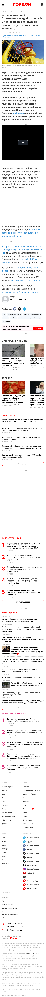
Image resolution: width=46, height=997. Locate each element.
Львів (4, 841)
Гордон (4, 11)
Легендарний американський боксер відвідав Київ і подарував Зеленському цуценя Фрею (23, 557)
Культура (5, 805)
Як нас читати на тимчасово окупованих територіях (10, 914)
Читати (38, 328)
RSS (28, 877)
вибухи (13, 318)
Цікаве (4, 824)
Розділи (26, 782)
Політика (5, 790)
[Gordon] (22, 5)
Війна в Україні (7, 787)
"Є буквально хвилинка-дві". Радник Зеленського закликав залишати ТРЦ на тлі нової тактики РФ (23, 639)
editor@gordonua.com (14, 930)
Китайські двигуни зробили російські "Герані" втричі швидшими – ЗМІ (21, 694)
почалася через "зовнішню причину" (21, 292)
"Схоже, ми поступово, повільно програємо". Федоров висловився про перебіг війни (23, 592)
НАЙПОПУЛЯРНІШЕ (11, 538)
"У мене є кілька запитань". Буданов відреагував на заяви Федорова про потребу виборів (22, 581)
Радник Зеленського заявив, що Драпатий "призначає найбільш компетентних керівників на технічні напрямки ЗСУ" (24, 546)
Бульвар (7, 378)
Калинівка (6, 321)
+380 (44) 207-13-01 (13, 923)
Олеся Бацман (32, 865)
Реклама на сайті (8, 904)
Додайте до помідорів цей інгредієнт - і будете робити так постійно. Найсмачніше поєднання (13, 399)
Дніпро (4, 856)
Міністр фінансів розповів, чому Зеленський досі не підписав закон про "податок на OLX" (23, 702)
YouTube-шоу (28, 824)
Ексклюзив (27, 809)
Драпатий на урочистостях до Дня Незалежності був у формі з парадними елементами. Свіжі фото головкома (23, 756)
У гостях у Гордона (30, 794)
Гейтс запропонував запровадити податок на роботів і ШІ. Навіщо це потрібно (20, 670)
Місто (4, 833)
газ (4, 314)
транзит (5, 318)
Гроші (4, 794)
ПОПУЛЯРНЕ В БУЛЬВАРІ (14, 713)
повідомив (18, 113)
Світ (3, 798)
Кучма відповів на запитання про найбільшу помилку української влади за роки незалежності (25, 569)
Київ (3, 838)
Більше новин (23, 708)
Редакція (5, 901)
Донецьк (5, 849)
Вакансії (5, 897)
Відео (25, 816)
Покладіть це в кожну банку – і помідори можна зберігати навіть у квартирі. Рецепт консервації (24, 733)
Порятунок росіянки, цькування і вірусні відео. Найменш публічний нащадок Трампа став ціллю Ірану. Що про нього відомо (23, 650)
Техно (4, 809)
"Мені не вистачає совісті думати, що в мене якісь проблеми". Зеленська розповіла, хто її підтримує (25, 744)
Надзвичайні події (15, 11)
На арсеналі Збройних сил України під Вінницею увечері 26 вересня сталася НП (22, 249)
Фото (25, 812)
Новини (4, 782)
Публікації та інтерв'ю (31, 790)
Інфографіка (6, 820)
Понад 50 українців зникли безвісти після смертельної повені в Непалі (26, 684)
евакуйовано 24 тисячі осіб (25, 280)
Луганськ (5, 863)
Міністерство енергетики (32, 314)
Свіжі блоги (8, 416)
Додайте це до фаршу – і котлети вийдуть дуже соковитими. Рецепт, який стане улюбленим (24, 767)
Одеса (4, 845)
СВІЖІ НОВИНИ (9, 613)
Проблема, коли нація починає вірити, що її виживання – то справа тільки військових (22, 447)
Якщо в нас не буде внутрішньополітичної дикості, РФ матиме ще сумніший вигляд (22, 420)
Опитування (27, 820)
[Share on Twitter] (19, 309)
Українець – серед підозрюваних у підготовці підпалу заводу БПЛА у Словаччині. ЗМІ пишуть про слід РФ (22, 629)
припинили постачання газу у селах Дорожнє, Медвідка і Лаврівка (21, 232)
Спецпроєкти (28, 827)
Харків (4, 852)
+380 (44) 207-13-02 (14, 927)
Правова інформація (9, 908)
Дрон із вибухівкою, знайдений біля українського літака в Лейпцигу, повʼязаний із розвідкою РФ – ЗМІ (23, 661)
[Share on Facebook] (14, 309)
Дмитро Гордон (33, 838)
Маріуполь (6, 860)
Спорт (4, 801)
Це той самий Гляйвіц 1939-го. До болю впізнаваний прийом (21, 456)
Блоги (25, 798)
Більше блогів (23, 464)
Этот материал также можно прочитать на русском (22, 37)
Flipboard (30, 873)
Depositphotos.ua (31, 954)
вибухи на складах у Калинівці (29, 318)
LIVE (24, 805)
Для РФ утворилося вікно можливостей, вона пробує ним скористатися (22, 429)
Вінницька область (14, 314)
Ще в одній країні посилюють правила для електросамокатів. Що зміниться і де (19, 620)
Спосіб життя (7, 812)
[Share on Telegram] (24, 309)
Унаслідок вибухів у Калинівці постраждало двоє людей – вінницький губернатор (13, 362)
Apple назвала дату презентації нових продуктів (22, 677)
